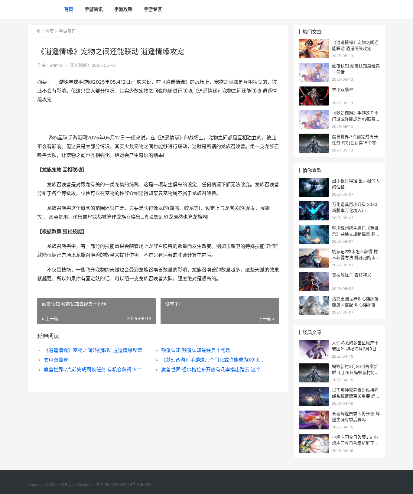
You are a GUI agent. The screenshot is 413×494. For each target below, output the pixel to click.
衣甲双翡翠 (56, 360)
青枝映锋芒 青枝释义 (351, 275)
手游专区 (153, 9)
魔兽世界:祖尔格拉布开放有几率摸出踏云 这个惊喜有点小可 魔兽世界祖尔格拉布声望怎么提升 (214, 369)
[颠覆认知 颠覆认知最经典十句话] (314, 66)
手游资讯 (94, 9)
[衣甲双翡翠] (314, 90)
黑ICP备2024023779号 (115, 484)
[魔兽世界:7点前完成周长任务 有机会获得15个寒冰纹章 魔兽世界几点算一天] (314, 137)
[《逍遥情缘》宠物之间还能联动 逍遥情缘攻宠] (314, 43)
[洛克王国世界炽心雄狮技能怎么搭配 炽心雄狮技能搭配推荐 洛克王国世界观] (314, 299)
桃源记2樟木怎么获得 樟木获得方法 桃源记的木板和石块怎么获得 (356, 257)
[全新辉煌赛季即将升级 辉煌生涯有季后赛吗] (314, 414)
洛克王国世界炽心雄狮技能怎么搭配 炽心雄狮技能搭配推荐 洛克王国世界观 (356, 304)
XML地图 (143, 484)
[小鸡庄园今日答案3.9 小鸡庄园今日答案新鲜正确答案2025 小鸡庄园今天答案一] (314, 437)
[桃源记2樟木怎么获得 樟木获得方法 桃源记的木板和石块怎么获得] (314, 252)
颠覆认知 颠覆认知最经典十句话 (195, 350)
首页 (68, 9)
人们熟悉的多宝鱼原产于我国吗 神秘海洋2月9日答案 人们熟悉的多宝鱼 (355, 348)
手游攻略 (123, 9)
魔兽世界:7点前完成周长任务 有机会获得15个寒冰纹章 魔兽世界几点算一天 (96, 369)
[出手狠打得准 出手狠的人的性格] (314, 181)
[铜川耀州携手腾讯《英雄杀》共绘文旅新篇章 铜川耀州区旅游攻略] (314, 228)
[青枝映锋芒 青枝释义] (314, 275)
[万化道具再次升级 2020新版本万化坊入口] (314, 205)
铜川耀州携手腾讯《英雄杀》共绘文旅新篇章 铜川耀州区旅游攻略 (356, 233)
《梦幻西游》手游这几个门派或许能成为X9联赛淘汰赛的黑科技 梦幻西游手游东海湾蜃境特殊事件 (214, 360)
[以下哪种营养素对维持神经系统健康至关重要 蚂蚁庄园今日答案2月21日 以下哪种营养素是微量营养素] (314, 390)
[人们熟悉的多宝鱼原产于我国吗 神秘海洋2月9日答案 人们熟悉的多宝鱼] (314, 343)
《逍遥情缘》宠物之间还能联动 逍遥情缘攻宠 (93, 350)
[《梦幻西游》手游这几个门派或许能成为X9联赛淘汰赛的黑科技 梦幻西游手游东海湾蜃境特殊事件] (314, 113)
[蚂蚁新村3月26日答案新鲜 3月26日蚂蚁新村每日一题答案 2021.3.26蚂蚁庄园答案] (314, 367)
